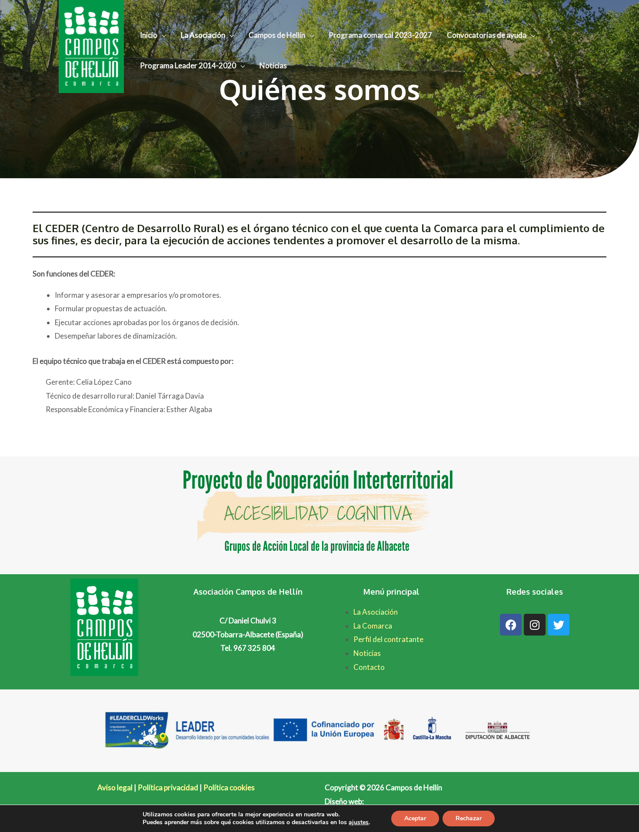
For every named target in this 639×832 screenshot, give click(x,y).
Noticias (273, 65)
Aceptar (415, 818)
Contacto (369, 667)
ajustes (359, 822)
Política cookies (229, 787)
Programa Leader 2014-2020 (188, 65)
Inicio (148, 35)
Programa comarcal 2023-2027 (380, 35)
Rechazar (469, 818)
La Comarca (372, 625)
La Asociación (203, 35)
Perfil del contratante (388, 639)
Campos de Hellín (277, 35)
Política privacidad (168, 787)
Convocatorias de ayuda (486, 35)
